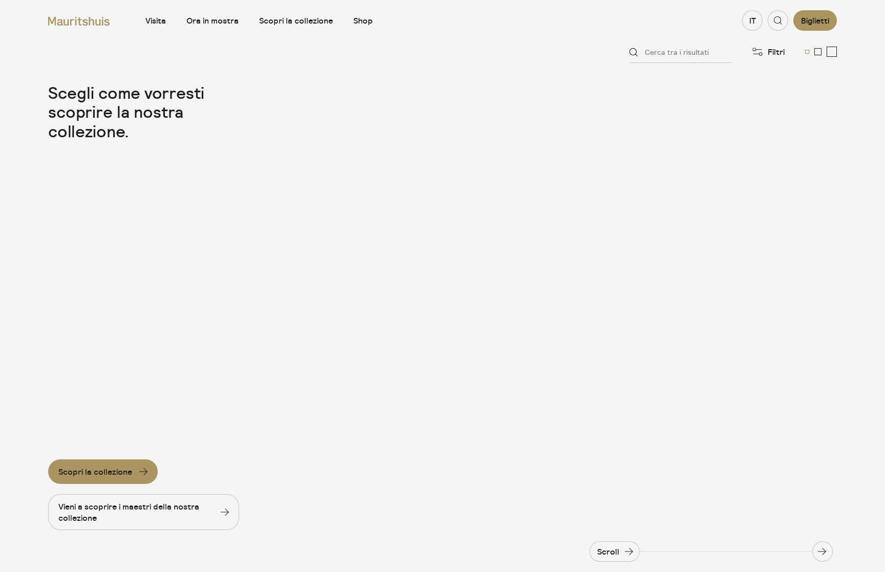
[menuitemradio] (807, 52)
